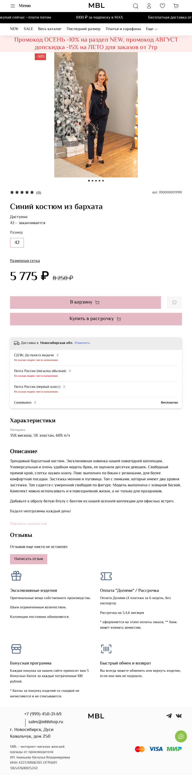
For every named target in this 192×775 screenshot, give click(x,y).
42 (17, 242)
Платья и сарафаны (123, 29)
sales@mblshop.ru (45, 722)
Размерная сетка (25, 261)
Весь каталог (50, 29)
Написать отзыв (28, 559)
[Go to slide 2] (92, 180)
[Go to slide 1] (89, 180)
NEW (14, 29)
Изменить (82, 343)
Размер (16, 232)
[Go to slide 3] (96, 180)
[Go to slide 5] (103, 180)
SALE (28, 29)
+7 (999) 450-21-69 (43, 714)
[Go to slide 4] (99, 180)
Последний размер (83, 29)
